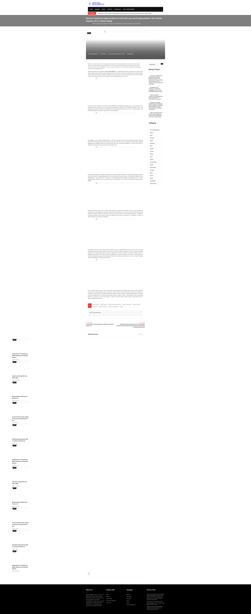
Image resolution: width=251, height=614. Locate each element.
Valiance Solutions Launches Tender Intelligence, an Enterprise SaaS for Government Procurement (156, 97)
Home (91, 9)
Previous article (89, 322)
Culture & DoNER (96, 304)
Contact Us (108, 602)
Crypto (151, 140)
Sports (151, 178)
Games (151, 159)
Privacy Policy (109, 598)
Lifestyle (110, 9)
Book (151, 135)
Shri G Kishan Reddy (102, 306)
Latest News (153, 167)
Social (151, 175)
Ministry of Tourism (136, 304)
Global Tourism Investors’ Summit (114, 304)
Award (151, 132)
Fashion (152, 148)
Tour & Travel (153, 183)
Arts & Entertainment (128, 9)
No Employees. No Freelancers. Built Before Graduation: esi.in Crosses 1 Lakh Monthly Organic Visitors (156, 89)
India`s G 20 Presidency (127, 304)
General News (153, 162)
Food (151, 156)
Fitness (151, 154)
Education (152, 143)
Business (97, 9)
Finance (152, 151)
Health (103, 9)
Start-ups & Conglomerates (113, 306)
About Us (108, 596)
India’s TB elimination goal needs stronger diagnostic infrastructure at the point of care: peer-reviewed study (155, 114)
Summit (121, 306)
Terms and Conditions (111, 600)
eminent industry (104, 304)
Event (90, 23)
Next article (142, 322)
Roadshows (95, 306)
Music (151, 172)
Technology (117, 9)
